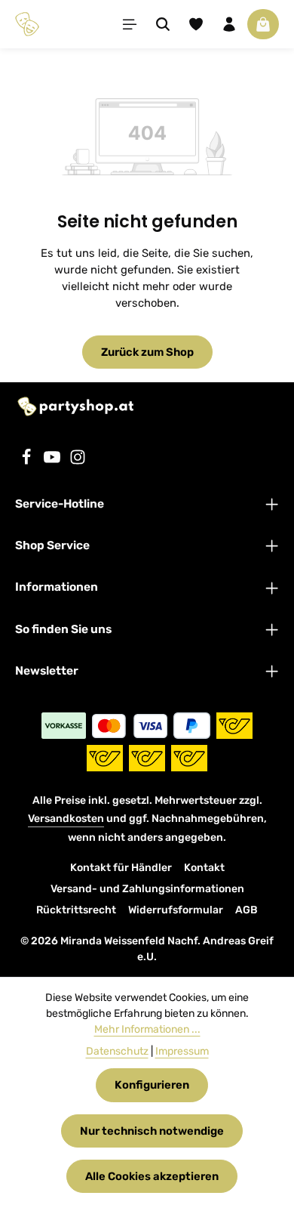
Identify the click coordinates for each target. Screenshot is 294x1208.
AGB (246, 910)
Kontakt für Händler (121, 867)
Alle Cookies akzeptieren (152, 1176)
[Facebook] (28, 461)
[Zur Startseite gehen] (27, 24)
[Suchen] (163, 24)
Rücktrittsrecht (76, 910)
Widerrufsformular (175, 910)
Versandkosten (66, 818)
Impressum (182, 1051)
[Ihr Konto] (229, 24)
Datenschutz (117, 1051)
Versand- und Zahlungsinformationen (147, 888)
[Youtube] (53, 461)
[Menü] (130, 24)
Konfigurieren (152, 1085)
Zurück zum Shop (147, 352)
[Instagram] (77, 461)
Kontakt (204, 867)
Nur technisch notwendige (152, 1131)
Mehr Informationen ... (147, 1029)
